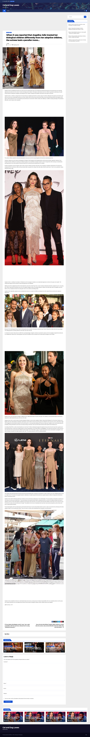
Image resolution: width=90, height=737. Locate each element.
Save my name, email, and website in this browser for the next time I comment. (19, 698)
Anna (12, 650)
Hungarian (27, 715)
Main (8, 10)
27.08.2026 (7, 720)
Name (5, 683)
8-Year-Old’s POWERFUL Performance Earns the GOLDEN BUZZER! (54, 649)
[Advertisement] (34, 23)
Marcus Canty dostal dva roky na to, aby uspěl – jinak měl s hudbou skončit (55, 718)
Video (11, 646)
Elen (8, 43)
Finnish (69, 715)
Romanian (6, 715)
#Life (18, 44)
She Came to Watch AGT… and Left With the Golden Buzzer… (33, 649)
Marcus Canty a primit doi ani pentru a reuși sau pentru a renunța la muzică (12, 718)
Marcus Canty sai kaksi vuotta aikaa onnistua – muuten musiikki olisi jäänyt (76, 718)
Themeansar (20, 734)
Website (5, 693)
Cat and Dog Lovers (11, 5)
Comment (6, 661)
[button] (84, 10)
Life (10, 32)
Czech (48, 715)
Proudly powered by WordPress (7, 734)
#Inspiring (15, 44)
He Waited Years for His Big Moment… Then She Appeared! (12, 649)
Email (5, 688)
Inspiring (8, 32)
